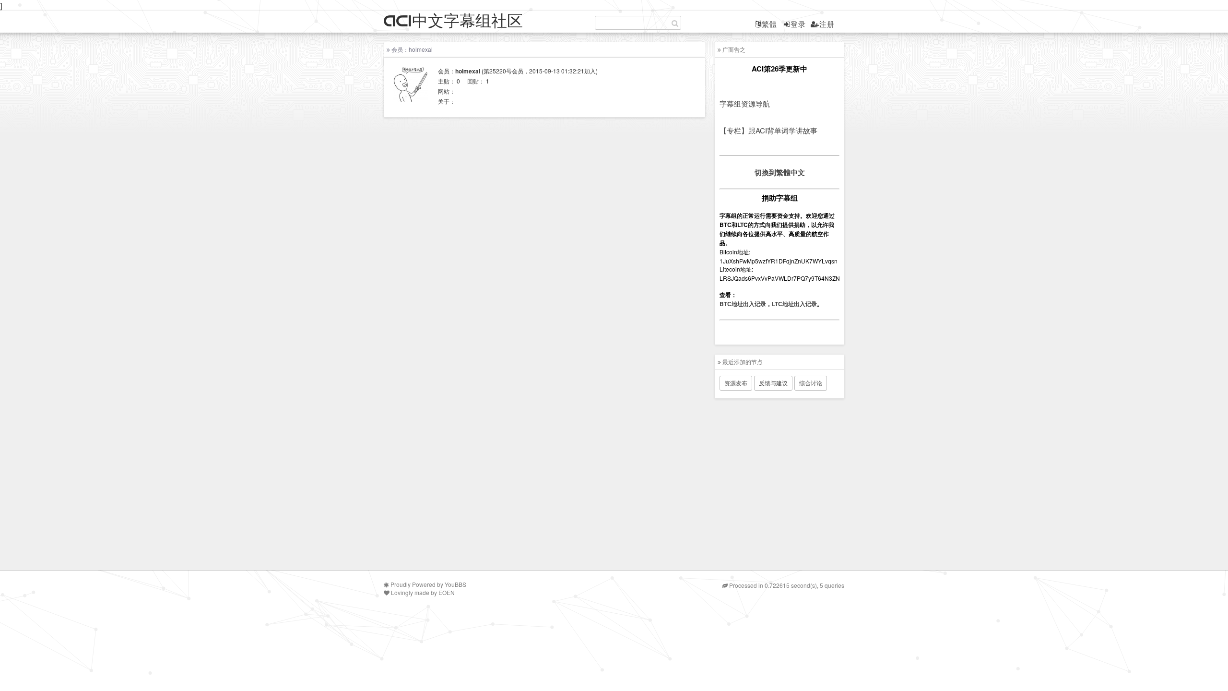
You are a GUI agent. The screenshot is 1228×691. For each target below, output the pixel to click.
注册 (827, 24)
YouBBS (455, 584)
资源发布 (735, 383)
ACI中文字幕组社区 (453, 21)
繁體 (769, 24)
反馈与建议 (773, 383)
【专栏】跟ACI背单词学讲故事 (768, 130)
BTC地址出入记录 (743, 303)
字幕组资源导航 (745, 103)
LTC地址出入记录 (794, 303)
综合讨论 (810, 383)
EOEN (446, 592)
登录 (798, 24)
